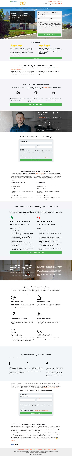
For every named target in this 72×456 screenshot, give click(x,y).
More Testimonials (35, 58)
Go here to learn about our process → (50, 387)
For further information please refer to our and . (49, 31)
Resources (45, 449)
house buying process (47, 118)
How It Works (30, 8)
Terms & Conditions (56, 30)
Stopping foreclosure (40, 173)
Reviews (36, 8)
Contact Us (59, 1)
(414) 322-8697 (57, 4)
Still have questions (29, 438)
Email (51, 18)
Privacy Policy (45, 157)
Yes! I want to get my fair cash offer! (35, 252)
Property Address (41, 14)
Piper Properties (42, 117)
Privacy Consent (41, 29)
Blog (55, 449)
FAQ (41, 8)
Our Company (46, 8)
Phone (39, 18)
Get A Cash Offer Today (20, 449)
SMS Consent (40, 22)
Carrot (42, 454)
